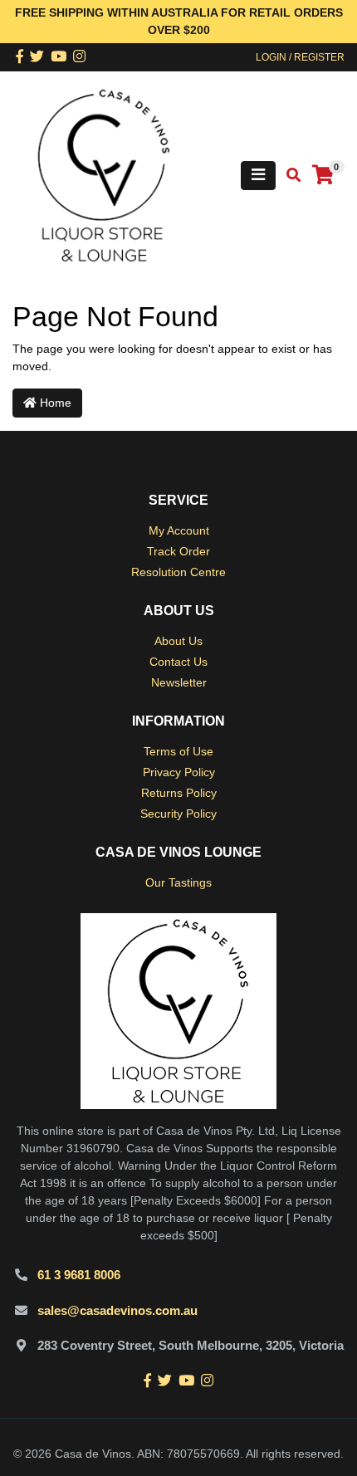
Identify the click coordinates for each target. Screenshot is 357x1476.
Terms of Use (178, 751)
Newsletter (179, 682)
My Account (179, 530)
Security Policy (178, 813)
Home (54, 402)
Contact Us (178, 661)
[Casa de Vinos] (104, 174)
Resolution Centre (178, 572)
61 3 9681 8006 (78, 1275)
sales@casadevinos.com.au (117, 1310)
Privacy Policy (179, 772)
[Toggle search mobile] (288, 176)
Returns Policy (179, 792)
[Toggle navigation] (258, 175)
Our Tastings (178, 882)
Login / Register (300, 57)
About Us (178, 641)
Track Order (178, 551)
